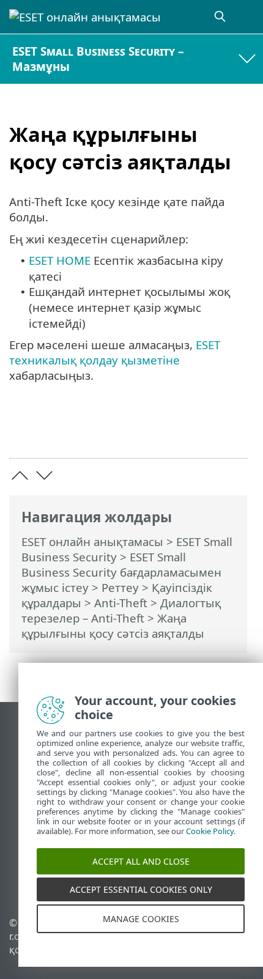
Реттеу (120, 587)
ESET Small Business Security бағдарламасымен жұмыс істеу (121, 572)
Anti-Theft (120, 602)
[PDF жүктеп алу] (201, 429)
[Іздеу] (221, 16)
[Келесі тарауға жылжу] (44, 475)
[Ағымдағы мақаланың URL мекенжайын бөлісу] (170, 429)
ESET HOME (60, 260)
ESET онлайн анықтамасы (92, 541)
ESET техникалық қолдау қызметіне (114, 352)
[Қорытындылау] (233, 429)
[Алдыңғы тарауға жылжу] (20, 475)
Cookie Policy (210, 837)
